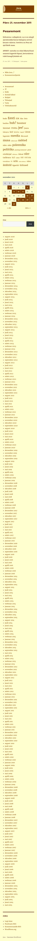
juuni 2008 (9, 804)
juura (26, 128)
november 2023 (11, 322)
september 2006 (11, 861)
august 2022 (10, 363)
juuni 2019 (9, 467)
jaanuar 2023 (10, 349)
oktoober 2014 (10, 615)
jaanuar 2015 (10, 606)
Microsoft (24, 136)
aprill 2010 (9, 754)
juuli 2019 (8, 464)
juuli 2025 (9, 267)
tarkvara (7, 157)
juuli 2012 (8, 680)
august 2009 (10, 765)
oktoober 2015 (10, 582)
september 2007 (11, 828)
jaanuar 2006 (10, 883)
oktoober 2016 (10, 549)
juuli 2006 (9, 867)
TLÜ (13, 158)
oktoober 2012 (10, 672)
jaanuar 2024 (10, 316)
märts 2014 (9, 634)
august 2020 (10, 428)
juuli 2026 (9, 239)
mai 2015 (8, 595)
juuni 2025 (9, 269)
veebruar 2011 (10, 727)
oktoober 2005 (10, 891)
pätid (29, 150)
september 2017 (11, 519)
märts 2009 (9, 779)
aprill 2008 (9, 809)
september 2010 (11, 741)
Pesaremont (12, 31)
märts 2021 (9, 409)
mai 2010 (8, 752)
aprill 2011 (9, 721)
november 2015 (11, 579)
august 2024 (10, 297)
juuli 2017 (8, 524)
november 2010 (11, 735)
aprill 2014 (9, 631)
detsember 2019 (11, 450)
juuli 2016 (8, 557)
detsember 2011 (11, 700)
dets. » (27, 208)
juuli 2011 (8, 713)
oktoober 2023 (10, 324)
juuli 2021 (8, 398)
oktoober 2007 (10, 826)
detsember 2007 (11, 820)
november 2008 (11, 790)
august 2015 (9, 587)
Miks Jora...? (9, 72)
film (21, 119)
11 (23, 192)
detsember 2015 (11, 576)
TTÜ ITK (27, 158)
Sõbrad (20, 154)
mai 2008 (8, 806)
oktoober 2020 (10, 423)
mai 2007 (8, 839)
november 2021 (11, 387)
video (29, 161)
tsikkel (18, 157)
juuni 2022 (9, 368)
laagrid (22, 132)
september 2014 (11, 617)
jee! (20, 128)
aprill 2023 (9, 341)
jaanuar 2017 (10, 541)
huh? (13, 123)
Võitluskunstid (10, 106)
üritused (24, 165)
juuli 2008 (9, 801)
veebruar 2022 (10, 379)
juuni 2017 (9, 527)
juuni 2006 (9, 869)
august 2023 (9, 330)
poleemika (19, 145)
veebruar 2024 (10, 313)
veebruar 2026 (10, 253)
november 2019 (11, 453)
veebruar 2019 (10, 478)
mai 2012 (8, 686)
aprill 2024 (9, 308)
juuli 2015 (8, 590)
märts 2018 (9, 502)
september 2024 (11, 294)
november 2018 (11, 486)
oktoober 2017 (10, 516)
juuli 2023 (9, 332)
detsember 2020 (11, 417)
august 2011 (9, 710)
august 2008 (10, 798)
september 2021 (11, 393)
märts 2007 (9, 845)
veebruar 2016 (10, 571)
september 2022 (11, 360)
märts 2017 (9, 535)
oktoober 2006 (10, 858)
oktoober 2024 (10, 291)
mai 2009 (8, 773)
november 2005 (11, 889)
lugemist (6, 136)
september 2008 (11, 795)
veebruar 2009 (10, 782)
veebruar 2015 (10, 604)
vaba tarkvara (22, 161)
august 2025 (10, 264)
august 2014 (9, 620)
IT (12, 61)
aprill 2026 (9, 248)
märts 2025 (9, 278)
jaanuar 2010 (10, 763)
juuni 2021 (9, 401)
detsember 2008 (11, 787)
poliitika (8, 149)
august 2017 (9, 521)
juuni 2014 (9, 626)
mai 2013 (8, 653)
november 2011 (11, 702)
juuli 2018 (8, 491)
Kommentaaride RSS (13, 927)
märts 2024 (9, 311)
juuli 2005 (9, 899)
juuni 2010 (9, 749)
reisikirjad (7, 154)
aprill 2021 (9, 406)
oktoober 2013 (10, 647)
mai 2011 (8, 719)
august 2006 (10, 864)
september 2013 (11, 650)
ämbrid (7, 165)
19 (27, 196)
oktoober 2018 (10, 489)
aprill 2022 (9, 374)
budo (5, 118)
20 (32, 196)
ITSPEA (14, 128)
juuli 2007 (9, 834)
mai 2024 (8, 305)
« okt (9, 208)
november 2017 (11, 513)
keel (11, 132)
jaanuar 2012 (10, 697)
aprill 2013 (9, 656)
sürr (26, 153)
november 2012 (11, 669)
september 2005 (11, 894)
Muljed (7, 97)
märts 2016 (9, 568)
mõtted (22, 140)
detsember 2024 (11, 286)
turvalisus (6, 161)
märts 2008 (9, 812)
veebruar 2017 (10, 538)
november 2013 (11, 645)
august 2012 (9, 678)
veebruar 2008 (10, 815)
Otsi (4, 220)
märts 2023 (9, 343)
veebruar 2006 (10, 880)
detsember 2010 (11, 732)
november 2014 (11, 612)
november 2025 (11, 261)
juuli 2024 (9, 300)
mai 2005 (8, 905)
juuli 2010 (8, 746)
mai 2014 (8, 628)
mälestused (14, 141)
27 (32, 200)
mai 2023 (8, 338)
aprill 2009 (9, 776)
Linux (27, 132)
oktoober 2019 (10, 456)
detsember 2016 (11, 543)
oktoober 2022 (10, 357)
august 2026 (10, 237)
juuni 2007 (9, 836)
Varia (7, 103)
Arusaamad (9, 86)
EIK (17, 118)
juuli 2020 (9, 431)
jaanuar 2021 (10, 415)
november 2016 (11, 546)
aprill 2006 (9, 875)
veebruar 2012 (10, 694)
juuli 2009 (9, 768)
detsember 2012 (11, 667)
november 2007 (11, 823)
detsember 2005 (11, 886)
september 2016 (11, 552)
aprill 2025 (9, 275)
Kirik (7, 92)
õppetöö (15, 165)
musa (6, 140)
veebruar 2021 (10, 412)
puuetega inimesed (20, 150)
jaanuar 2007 (10, 850)
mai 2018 (8, 497)
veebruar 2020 (10, 445)
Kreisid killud (10, 95)
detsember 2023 (11, 319)
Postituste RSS (10, 924)
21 (5, 200)
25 (23, 200)
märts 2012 (9, 691)
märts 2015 (9, 601)
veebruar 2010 (10, 760)
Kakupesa (24, 61)
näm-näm (7, 145)
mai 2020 (8, 437)
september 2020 (11, 426)
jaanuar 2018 (10, 508)
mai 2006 (8, 872)
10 (18, 192)
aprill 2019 (9, 472)
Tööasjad (16, 61)
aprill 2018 (9, 500)
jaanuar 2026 (10, 256)
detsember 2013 (11, 642)
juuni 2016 (9, 560)
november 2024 (11, 289)
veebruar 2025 (10, 280)
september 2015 (11, 584)
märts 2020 (9, 442)
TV (11, 161)
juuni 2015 (9, 593)
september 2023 (11, 327)
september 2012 (11, 675)
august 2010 (9, 743)
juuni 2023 (9, 335)
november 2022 (11, 354)
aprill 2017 (9, 532)
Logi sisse (8, 921)
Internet (6, 128)
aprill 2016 (9, 565)
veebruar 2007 (10, 847)
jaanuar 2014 (10, 639)
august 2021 (9, 395)
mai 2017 (8, 530)
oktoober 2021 (10, 390)
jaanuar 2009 (10, 784)
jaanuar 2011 (10, 730)
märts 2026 (9, 250)
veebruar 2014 (10, 637)
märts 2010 (9, 757)
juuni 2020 (9, 434)
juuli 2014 (8, 623)
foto (25, 119)
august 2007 (9, 831)
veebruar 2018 (10, 505)
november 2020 (11, 420)
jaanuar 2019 (10, 480)
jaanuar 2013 (10, 664)
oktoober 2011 (10, 705)
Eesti (11, 118)
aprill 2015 (9, 598)
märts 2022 (9, 376)
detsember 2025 (11, 259)
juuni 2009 (9, 771)
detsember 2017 (11, 511)
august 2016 (9, 554)
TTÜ (22, 158)
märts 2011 (9, 724)
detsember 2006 (11, 853)
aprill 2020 (9, 439)
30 (14, 204)
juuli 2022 (9, 365)
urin (15, 161)
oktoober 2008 (10, 793)
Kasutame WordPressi (14, 937)
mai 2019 (8, 469)
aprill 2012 (9, 689)
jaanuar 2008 (10, 817)
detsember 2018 (11, 483)
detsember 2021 (11, 385)
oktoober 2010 (10, 738)
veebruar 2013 (10, 661)
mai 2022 (8, 371)
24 (18, 200)
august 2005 (10, 897)
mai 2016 (8, 563)
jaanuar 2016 (10, 574)
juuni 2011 (9, 716)
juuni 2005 (9, 902)
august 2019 (9, 461)
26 (27, 200)
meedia (15, 135)
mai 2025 (8, 272)
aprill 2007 (9, 842)
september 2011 (11, 708)
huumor (21, 123)
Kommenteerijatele (12, 75)
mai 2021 (8, 404)
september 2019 (11, 458)
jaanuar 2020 (10, 448)
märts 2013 (9, 658)
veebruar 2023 (10, 346)
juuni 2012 (9, 683)
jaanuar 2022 (10, 382)
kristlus (16, 132)
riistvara (14, 154)
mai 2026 (8, 245)
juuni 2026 (9, 242)
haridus (6, 123)
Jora (4, 937)
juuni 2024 (9, 302)
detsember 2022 (11, 352)
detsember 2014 (11, 609)
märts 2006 (9, 878)
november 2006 (11, 856)
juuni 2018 (9, 494)
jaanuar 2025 (10, 283)
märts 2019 (9, 475)
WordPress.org (10, 929)
